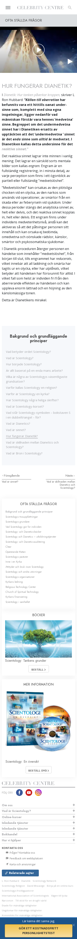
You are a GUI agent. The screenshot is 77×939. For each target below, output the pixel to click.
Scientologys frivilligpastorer (18, 890)
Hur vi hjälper (11, 840)
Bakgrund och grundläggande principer (29, 512)
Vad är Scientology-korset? (25, 406)
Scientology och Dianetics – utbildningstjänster (31, 537)
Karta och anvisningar (22, 864)
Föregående (12, 476)
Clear (8, 547)
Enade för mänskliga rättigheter (19, 905)
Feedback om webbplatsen (26, 858)
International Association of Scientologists (25, 895)
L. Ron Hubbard (10, 880)
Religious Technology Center (21, 587)
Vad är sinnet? (16, 430)
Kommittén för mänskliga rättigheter (22, 915)
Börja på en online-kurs (60, 885)
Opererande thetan (16, 552)
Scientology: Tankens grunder (25, 660)
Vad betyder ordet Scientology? (28, 352)
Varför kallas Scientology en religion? (31, 387)
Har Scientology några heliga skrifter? (32, 400)
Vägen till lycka (59, 895)
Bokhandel (9, 834)
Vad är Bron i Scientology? (24, 453)
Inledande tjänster (15, 823)
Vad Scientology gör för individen (23, 527)
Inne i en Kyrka (14, 562)
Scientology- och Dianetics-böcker (23, 532)
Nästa (70, 476)
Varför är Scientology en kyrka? (27, 394)
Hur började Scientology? (24, 364)
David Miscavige (36, 885)
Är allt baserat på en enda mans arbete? (34, 370)
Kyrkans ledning (14, 582)
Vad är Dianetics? (18, 423)
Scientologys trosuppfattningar (22, 517)
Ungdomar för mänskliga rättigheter (22, 910)
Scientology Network (44, 880)
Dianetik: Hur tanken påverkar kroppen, (32, 95)
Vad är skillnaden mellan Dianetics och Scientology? (61, 485)
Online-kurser (12, 817)
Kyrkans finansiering (16, 597)
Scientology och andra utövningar (24, 572)
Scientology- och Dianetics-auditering (25, 542)
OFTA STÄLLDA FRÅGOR (38, 504)
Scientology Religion (13, 885)
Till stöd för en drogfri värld (30, 900)
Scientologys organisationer (20, 577)
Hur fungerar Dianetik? (22, 436)
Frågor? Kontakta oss (22, 852)
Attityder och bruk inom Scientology (25, 567)
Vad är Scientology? (19, 358)
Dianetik (25, 880)
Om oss (7, 805)
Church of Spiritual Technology (22, 592)
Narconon (7, 900)
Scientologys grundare (17, 522)
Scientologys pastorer (17, 557)
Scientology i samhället (18, 602)
